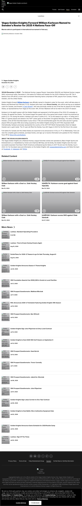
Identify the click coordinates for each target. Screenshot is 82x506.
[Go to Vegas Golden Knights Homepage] (17, 3)
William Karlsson (23, 102)
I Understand (35, 503)
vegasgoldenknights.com (58, 147)
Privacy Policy (6, 495)
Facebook (7, 149)
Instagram (16, 149)
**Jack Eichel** (27, 106)
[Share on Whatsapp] (3, 86)
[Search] (3, 9)
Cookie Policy (18, 495)
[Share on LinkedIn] (11, 86)
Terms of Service (42, 499)
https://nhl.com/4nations (18, 135)
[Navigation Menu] (79, 9)
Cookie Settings (50, 495)
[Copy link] (15, 86)
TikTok (25, 149)
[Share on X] (7, 86)
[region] (41, 497)
